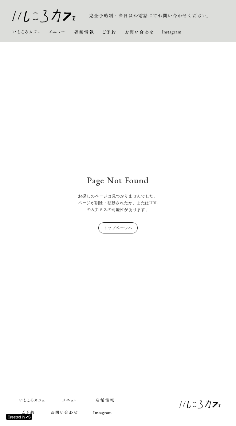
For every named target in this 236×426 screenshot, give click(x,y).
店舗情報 (84, 32)
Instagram (171, 32)
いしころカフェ (26, 32)
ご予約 (109, 32)
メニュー (57, 32)
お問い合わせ (139, 32)
